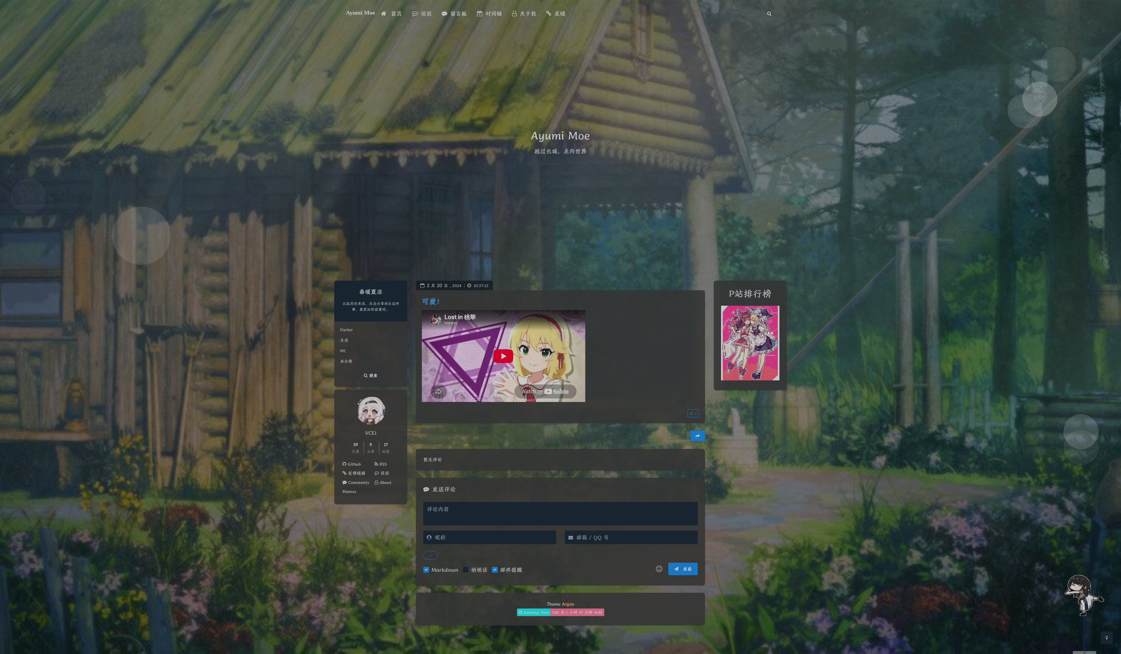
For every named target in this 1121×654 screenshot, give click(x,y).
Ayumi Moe (360, 12)
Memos (349, 491)
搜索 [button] (373, 375)
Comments (358, 482)
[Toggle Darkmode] (1107, 638)
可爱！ (433, 301)
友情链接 (356, 473)
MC (343, 350)
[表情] (659, 569)
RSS (382, 464)
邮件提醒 (511, 569)
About (384, 482)
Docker (346, 329)
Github (353, 464)
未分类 (346, 361)
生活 (344, 340)
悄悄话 (479, 569)
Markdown (444, 569)
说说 (384, 473)
